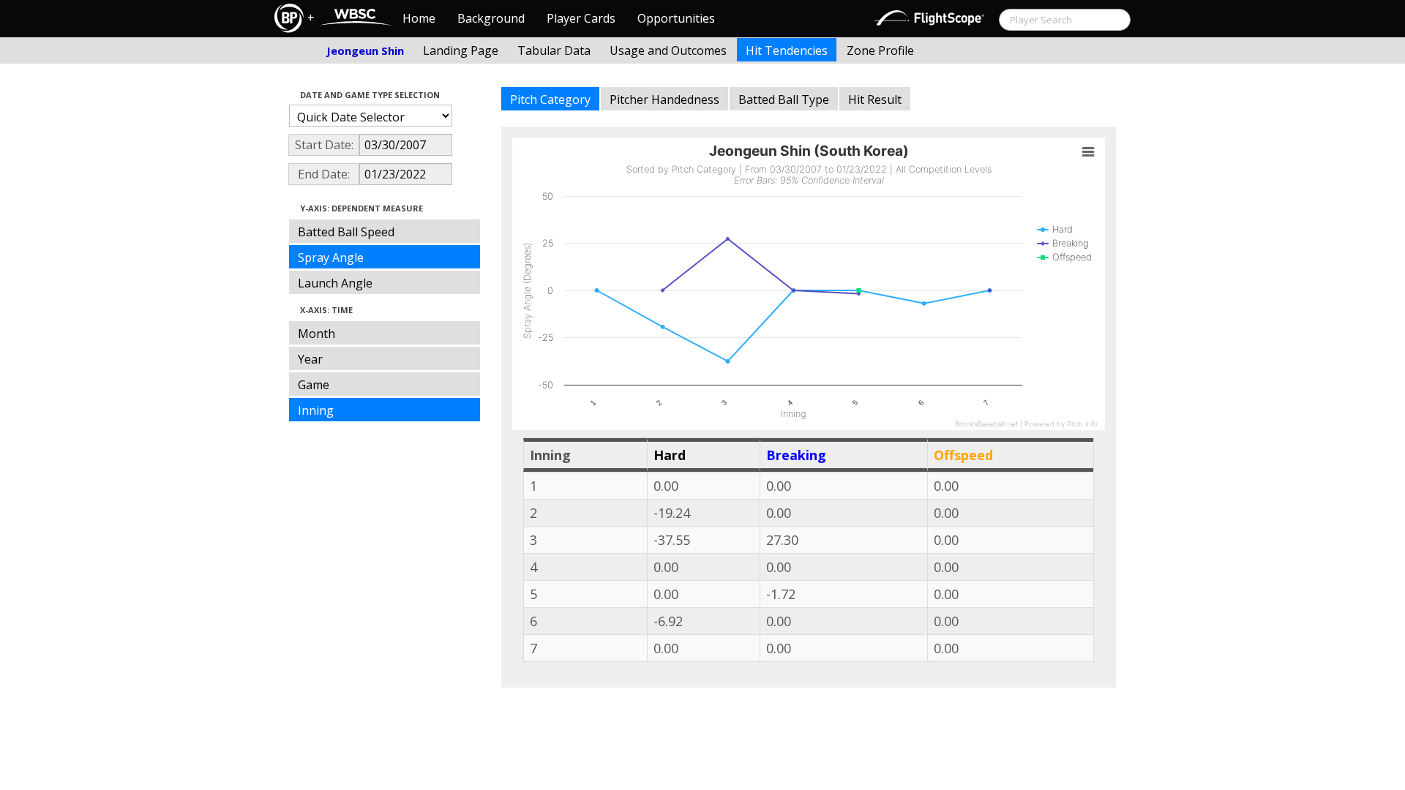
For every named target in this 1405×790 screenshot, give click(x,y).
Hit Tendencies (787, 50)
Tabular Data (554, 50)
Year (310, 359)
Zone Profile (880, 50)
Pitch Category (550, 99)
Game (313, 385)
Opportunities (676, 18)
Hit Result (875, 99)
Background (491, 18)
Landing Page (460, 50)
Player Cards (581, 18)
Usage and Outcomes (668, 50)
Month (316, 334)
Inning (316, 410)
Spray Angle (331, 257)
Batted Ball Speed (346, 232)
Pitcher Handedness (664, 99)
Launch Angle (335, 283)
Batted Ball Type (783, 99)
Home (418, 18)
